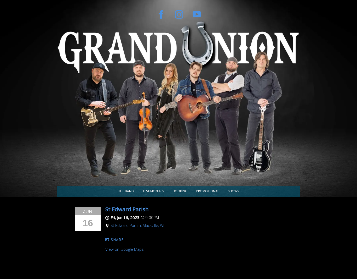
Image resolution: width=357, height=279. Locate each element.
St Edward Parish (127, 209)
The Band (126, 191)
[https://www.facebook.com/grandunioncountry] (161, 14)
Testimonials (153, 191)
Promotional (207, 191)
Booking (180, 191)
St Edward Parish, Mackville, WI (137, 225)
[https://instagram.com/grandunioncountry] (179, 14)
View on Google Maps (124, 249)
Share (117, 239)
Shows (233, 191)
